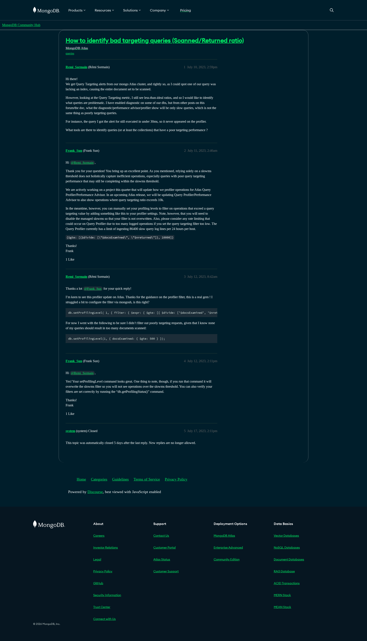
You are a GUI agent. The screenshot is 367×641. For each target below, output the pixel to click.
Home (81, 479)
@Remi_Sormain (82, 162)
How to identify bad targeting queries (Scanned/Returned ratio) (155, 40)
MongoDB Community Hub (21, 25)
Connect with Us (104, 619)
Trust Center (101, 607)
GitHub (98, 583)
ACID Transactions (287, 583)
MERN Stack (282, 595)
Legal (97, 559)
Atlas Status (161, 559)
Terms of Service (147, 479)
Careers (98, 535)
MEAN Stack (282, 607)
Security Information (107, 595)
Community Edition (227, 559)
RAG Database (284, 571)
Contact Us (161, 535)
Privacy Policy (176, 479)
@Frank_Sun (93, 288)
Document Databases (289, 559)
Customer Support (166, 571)
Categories (99, 479)
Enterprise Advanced (228, 547)
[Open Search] (332, 10)
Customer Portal (164, 547)
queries (70, 53)
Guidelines (120, 479)
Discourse (95, 492)
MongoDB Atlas (224, 535)
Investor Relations (105, 547)
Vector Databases (286, 535)
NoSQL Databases (287, 547)
